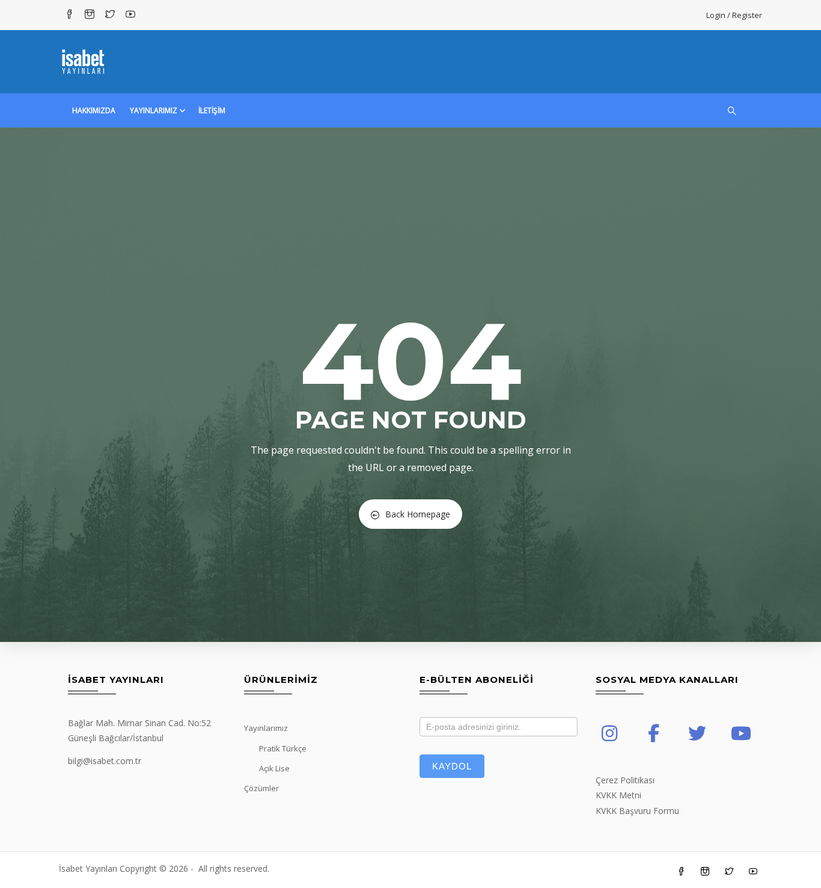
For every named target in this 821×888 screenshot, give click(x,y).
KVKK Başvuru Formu (637, 810)
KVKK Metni (618, 795)
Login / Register (734, 15)
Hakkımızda (93, 110)
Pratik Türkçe (283, 748)
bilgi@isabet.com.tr (104, 760)
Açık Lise (274, 768)
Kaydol (452, 766)
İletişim (211, 110)
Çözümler (261, 788)
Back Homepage (417, 514)
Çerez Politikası (625, 780)
